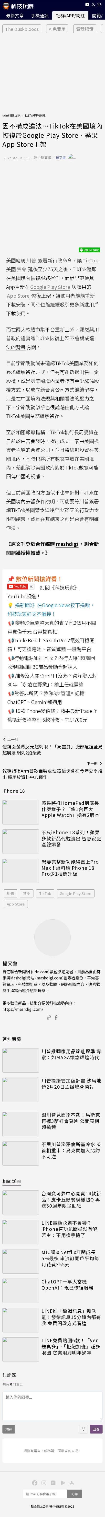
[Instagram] (43, 1482)
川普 (10, 893)
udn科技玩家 (11, 115)
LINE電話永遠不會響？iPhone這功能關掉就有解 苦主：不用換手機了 (69, 1229)
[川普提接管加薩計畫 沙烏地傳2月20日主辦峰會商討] (20, 1090)
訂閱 (74, 1494)
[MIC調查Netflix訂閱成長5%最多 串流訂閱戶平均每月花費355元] (20, 1261)
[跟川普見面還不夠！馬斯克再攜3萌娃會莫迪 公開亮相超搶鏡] (20, 1124)
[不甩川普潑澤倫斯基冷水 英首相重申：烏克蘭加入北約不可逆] (20, 1153)
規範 (8, 1429)
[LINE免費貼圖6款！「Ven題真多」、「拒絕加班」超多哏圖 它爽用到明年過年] (20, 1349)
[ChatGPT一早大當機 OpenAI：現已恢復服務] (20, 1291)
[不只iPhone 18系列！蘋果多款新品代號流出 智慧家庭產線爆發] (20, 841)
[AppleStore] (71, 1482)
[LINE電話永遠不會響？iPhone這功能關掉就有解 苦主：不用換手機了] (20, 1232)
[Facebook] (34, 1482)
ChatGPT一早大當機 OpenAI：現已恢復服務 (68, 1285)
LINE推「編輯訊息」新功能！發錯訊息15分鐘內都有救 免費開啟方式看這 (71, 1317)
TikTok (45, 893)
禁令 (26, 893)
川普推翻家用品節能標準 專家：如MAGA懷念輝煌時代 (71, 1054)
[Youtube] (87, 5)
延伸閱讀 (11, 1039)
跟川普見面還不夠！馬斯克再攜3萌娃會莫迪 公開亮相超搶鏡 (71, 1121)
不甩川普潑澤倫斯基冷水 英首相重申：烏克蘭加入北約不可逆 (71, 1150)
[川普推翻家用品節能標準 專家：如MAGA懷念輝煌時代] (20, 1060)
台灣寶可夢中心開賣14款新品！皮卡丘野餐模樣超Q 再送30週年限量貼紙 (71, 1199)
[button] (93, 5)
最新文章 (15, 15)
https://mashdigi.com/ (22, 1009)
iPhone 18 (13, 791)
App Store (16, 903)
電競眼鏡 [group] (85, 29)
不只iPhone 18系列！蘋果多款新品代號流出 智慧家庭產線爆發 (71, 838)
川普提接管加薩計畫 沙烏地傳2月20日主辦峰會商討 (71, 1084)
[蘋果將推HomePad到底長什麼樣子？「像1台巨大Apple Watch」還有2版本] (20, 812)
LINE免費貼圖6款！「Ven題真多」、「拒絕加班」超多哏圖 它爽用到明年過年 (71, 1346)
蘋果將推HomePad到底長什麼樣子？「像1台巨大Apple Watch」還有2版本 (71, 809)
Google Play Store (75, 893)
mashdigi (67, 543)
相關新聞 (11, 1181)
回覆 (96, 1429)
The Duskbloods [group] (22, 29)
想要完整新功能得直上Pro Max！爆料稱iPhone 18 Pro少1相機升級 (70, 868)
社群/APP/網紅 (70, 15)
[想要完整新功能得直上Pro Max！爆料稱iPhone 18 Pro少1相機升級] (20, 871)
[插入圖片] (83, 1429)
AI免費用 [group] (57, 29)
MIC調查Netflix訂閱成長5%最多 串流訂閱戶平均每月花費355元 (70, 1258)
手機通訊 (40, 15)
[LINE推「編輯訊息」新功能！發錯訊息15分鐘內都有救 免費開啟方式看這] (20, 1320)
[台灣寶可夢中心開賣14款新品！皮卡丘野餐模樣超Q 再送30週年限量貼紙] (20, 1202)
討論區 (9, 1375)
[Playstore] (61, 1482)
